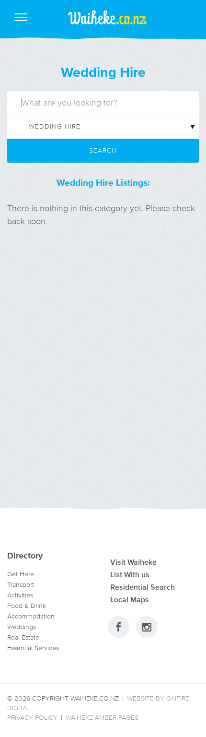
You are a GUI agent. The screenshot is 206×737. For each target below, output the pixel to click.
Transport (20, 584)
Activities (20, 595)
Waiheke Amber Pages (102, 717)
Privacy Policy (32, 717)
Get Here (20, 574)
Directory (25, 555)
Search (103, 150)
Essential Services (33, 648)
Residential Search (142, 586)
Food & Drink (26, 605)
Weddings (21, 626)
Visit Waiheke (133, 562)
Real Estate (23, 637)
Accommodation (31, 616)
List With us (129, 574)
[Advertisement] (103, 379)
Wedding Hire (103, 72)
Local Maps (129, 599)
